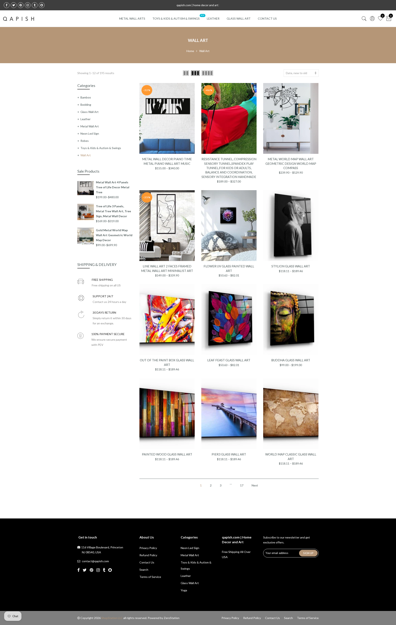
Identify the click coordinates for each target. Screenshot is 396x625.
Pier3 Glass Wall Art (229, 454)
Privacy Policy (148, 548)
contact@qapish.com (95, 561)
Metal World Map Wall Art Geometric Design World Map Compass (290, 163)
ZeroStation (171, 618)
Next (255, 485)
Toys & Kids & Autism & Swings (176, 18)
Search (143, 569)
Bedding (85, 104)
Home (190, 51)
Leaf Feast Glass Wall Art (228, 360)
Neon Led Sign (89, 133)
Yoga (184, 590)
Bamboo (85, 97)
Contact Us (267, 18)
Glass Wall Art (239, 18)
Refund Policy (148, 555)
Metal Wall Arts (132, 18)
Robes (84, 140)
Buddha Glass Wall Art (290, 360)
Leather (213, 18)
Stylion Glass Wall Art (290, 266)
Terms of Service (150, 577)
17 (241, 485)
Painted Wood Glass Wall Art (167, 454)
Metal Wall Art (89, 126)
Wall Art (85, 155)
